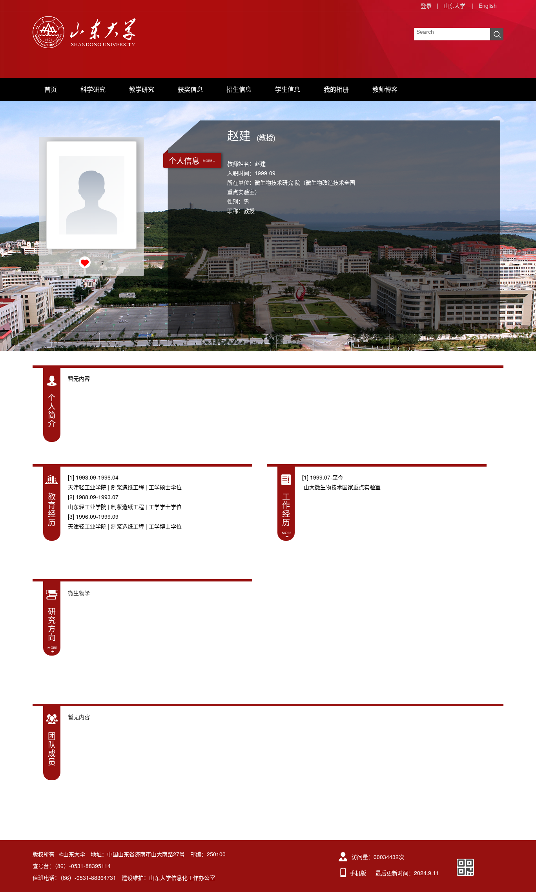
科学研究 (93, 89)
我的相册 (336, 89)
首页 (50, 89)
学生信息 (287, 89)
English (488, 5)
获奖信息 (190, 89)
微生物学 (79, 593)
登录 (426, 5)
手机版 (358, 873)
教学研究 (141, 89)
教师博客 (384, 89)
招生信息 (239, 89)
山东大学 (454, 5)
